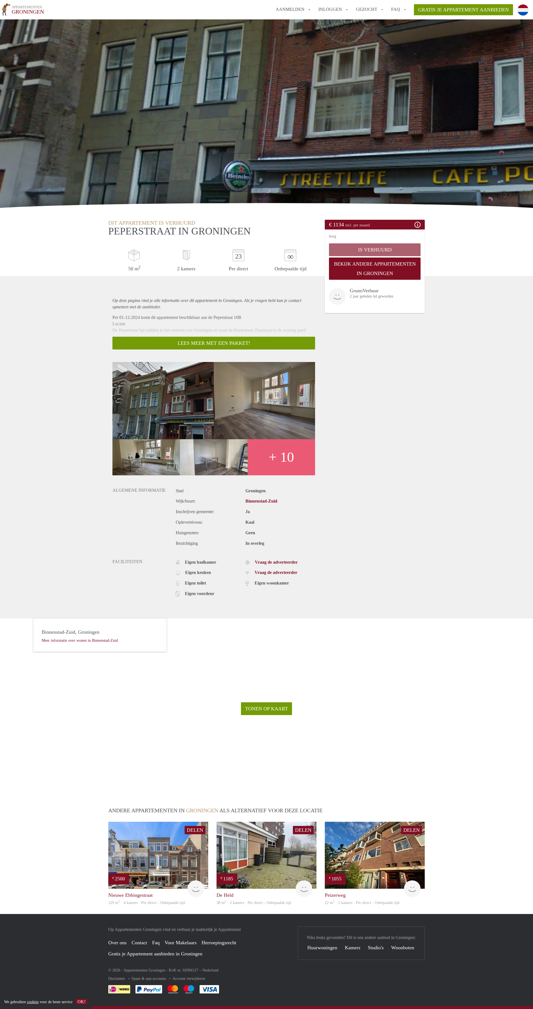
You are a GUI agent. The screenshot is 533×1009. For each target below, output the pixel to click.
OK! (81, 1001)
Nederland (210, 970)
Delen (195, 830)
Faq (156, 942)
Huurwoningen (322, 947)
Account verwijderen (188, 978)
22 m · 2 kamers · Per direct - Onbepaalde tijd (362, 903)
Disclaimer (117, 978)
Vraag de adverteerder (276, 562)
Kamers (352, 947)
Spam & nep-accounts (149, 978)
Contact (139, 942)
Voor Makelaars (181, 942)
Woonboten (402, 947)
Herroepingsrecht (219, 942)
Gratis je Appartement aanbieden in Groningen (155, 953)
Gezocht (366, 9)
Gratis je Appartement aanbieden (463, 10)
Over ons (117, 942)
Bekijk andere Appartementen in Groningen (375, 268)
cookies (33, 1002)
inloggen (330, 9)
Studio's (376, 947)
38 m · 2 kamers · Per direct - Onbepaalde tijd (254, 903)
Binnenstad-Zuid (261, 501)
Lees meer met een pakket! (214, 343)
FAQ (395, 9)
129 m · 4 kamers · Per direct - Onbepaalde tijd (146, 903)
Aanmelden (290, 9)
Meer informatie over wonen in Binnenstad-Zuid (80, 640)
